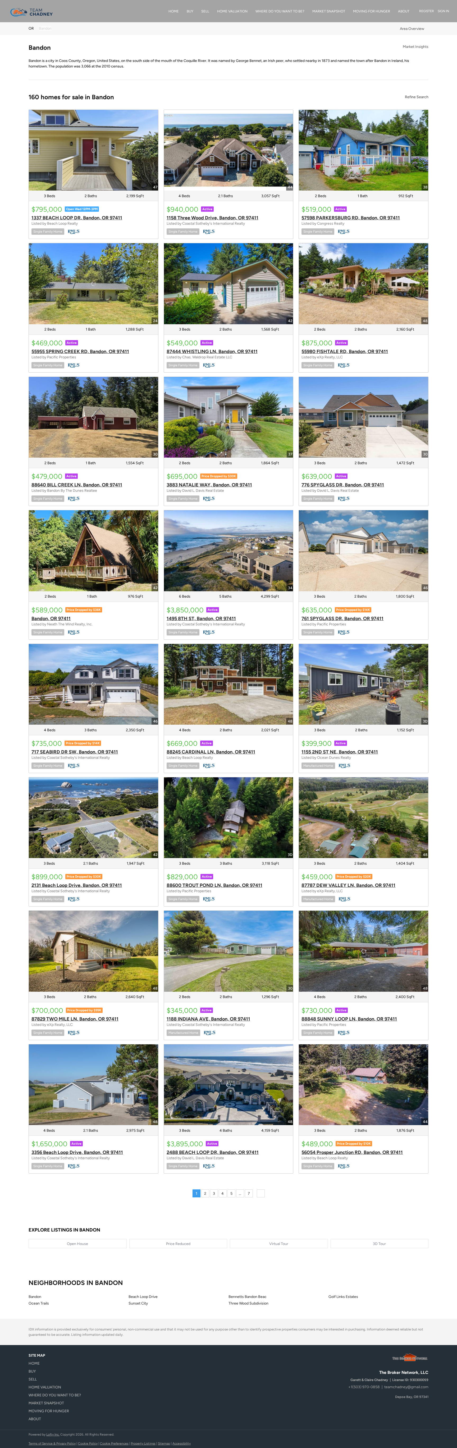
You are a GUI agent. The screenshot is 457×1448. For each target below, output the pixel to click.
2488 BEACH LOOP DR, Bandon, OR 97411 (213, 1152)
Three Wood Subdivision (248, 1303)
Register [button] (426, 11)
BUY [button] (190, 11)
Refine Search (416, 97)
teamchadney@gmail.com (406, 1387)
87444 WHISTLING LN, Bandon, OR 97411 (212, 351)
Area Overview (412, 28)
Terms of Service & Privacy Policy (52, 1443)
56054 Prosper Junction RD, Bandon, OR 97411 (352, 1152)
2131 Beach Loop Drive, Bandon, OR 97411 (76, 885)
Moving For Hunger (371, 11)
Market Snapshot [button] (328, 11)
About (403, 11)
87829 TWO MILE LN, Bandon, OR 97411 (74, 1019)
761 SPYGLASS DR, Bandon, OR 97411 (342, 618)
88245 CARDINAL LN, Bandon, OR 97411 (211, 752)
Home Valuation (232, 11)
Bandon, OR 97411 (51, 618)
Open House (77, 1244)
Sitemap (164, 1443)
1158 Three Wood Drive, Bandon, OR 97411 (212, 218)
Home (173, 11)
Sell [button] (205, 11)
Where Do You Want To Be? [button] (279, 11)
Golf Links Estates (343, 1296)
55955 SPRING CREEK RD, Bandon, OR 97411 (80, 351)
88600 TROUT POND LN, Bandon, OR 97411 (214, 885)
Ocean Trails (39, 1303)
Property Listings (143, 1443)
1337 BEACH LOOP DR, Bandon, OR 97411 (76, 218)
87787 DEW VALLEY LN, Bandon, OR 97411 (348, 885)
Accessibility (181, 1443)
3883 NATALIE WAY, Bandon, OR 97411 (209, 485)
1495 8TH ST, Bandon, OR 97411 (201, 618)
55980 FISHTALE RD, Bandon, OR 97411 (344, 351)
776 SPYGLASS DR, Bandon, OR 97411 (342, 485)
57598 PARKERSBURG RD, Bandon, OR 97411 (350, 218)
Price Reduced (178, 1244)
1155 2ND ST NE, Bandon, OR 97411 (339, 752)
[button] (56, 1363)
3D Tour (379, 1244)
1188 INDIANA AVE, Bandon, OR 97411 (208, 1019)
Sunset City (138, 1303)
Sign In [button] (443, 11)
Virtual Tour (278, 1244)
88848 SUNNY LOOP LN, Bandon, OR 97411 (349, 1019)
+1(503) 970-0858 (364, 1387)
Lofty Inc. (53, 1434)
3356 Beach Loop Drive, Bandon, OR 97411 (77, 1152)
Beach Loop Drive (143, 1296)
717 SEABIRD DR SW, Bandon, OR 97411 (74, 752)
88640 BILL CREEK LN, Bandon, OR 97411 (76, 485)
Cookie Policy (88, 1443)
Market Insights (415, 46)
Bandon (45, 28)
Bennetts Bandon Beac (248, 1296)
